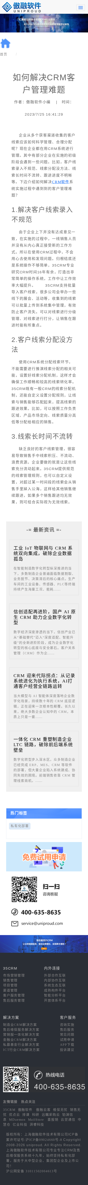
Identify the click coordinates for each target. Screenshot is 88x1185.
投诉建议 (67, 1050)
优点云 (14, 1114)
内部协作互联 (55, 980)
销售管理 (10, 980)
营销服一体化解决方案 (21, 1034)
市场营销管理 (14, 975)
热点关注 (28, 1101)
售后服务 (67, 1029)
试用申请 (67, 1039)
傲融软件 (25, 1109)
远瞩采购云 (51, 1114)
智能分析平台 (55, 995)
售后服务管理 (14, 1000)
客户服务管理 (14, 995)
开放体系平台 (55, 1000)
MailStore (36, 1119)
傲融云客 (43, 1109)
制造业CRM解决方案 (20, 1024)
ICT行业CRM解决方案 (21, 1050)
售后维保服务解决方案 (21, 1029)
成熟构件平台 (55, 990)
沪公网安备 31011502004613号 (31, 1171)
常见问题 (67, 1034)
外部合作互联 (55, 975)
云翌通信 (68, 1119)
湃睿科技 (37, 1124)
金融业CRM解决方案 (20, 1039)
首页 (3, 54)
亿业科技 (20, 1124)
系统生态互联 (55, 985)
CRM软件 (60, 182)
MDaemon (17, 1119)
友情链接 (10, 1101)
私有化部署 (20, 826)
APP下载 (67, 1044)
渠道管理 (10, 990)
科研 (35, 1114)
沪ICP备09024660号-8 (44, 1139)
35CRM (9, 1109)
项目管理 (10, 985)
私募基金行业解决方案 (21, 1044)
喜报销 (52, 1119)
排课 (26, 1114)
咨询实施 (67, 1024)
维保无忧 (60, 1109)
